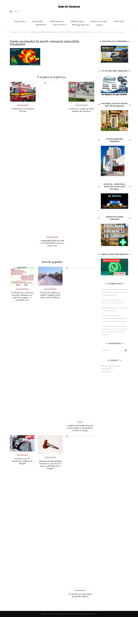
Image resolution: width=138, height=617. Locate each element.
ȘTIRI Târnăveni (57, 21)
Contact (99, 25)
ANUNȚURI (40, 25)
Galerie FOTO (59, 25)
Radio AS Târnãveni (69, 6)
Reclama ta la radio (99, 21)
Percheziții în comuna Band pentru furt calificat (80, 595)
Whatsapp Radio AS (80, 25)
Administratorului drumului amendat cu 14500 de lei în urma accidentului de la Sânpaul (50, 465)
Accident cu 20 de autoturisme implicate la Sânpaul (22, 461)
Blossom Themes (71, 614)
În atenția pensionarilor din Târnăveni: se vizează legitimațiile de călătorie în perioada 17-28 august (114, 318)
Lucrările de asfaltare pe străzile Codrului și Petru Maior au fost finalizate (50, 295)
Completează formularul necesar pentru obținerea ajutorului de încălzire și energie (80, 428)
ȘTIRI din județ (77, 21)
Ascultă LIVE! (37, 21)
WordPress (92, 614)
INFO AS (24, 32)
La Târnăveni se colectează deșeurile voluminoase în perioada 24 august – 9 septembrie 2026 (22, 296)
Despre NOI (19, 21)
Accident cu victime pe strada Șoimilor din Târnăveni (81, 110)
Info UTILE (119, 21)
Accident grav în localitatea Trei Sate (22, 110)
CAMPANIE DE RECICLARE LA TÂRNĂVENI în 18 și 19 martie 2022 (52, 243)
